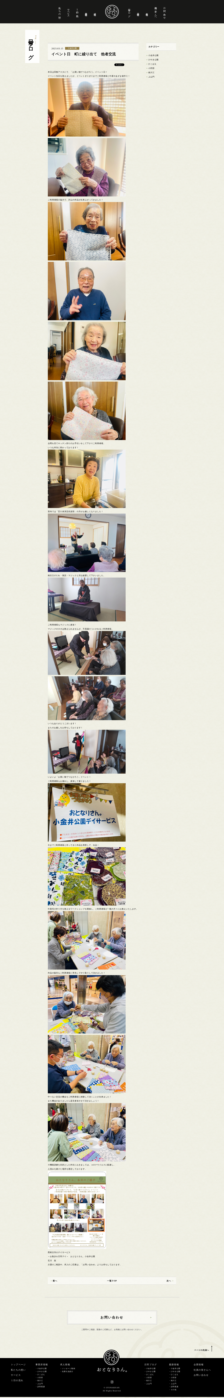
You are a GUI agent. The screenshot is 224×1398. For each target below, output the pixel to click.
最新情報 (138, 11)
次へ (169, 1281)
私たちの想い (59, 11)
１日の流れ (77, 11)
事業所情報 (86, 12)
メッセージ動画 (68, 1368)
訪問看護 (41, 1387)
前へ (55, 1281)
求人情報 (95, 11)
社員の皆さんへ (155, 11)
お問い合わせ (164, 11)
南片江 (151, 72)
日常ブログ (129, 11)
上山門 (151, 77)
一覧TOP (112, 1281)
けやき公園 (153, 60)
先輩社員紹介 (67, 1371)
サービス (68, 11)
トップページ (18, 1364)
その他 (174, 1390)
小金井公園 (153, 55)
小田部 (151, 68)
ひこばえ (152, 64)
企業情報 (147, 11)
